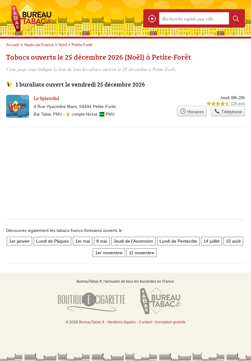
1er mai (82, 241)
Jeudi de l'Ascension (133, 241)
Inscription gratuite (170, 322)
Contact (145, 322)
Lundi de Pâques (52, 241)
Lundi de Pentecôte (178, 241)
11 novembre (141, 252)
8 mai (101, 241)
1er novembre (108, 252)
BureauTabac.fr (33, 18)
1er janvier (19, 241)
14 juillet (211, 241)
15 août (233, 241)
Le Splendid (46, 98)
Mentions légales (121, 322)
